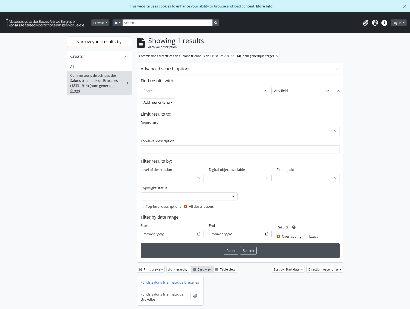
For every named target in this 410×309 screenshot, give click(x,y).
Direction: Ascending (323, 269)
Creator (77, 56)
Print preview (153, 269)
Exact (313, 236)
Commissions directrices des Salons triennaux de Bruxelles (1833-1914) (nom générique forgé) (99, 83)
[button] (365, 23)
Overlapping (292, 236)
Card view (204, 269)
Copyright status (154, 188)
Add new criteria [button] (157, 102)
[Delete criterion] (338, 90)
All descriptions (201, 206)
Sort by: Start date (287, 269)
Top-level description (157, 141)
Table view (227, 269)
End (212, 225)
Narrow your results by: (99, 41)
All (72, 66)
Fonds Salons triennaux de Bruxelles (170, 282)
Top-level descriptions (163, 206)
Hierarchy (180, 269)
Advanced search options (165, 69)
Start (145, 225)
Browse (99, 23)
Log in (397, 23)
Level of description (156, 169)
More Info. (265, 6)
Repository (149, 122)
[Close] (405, 6)
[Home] (47, 22)
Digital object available (227, 169)
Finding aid (285, 169)
